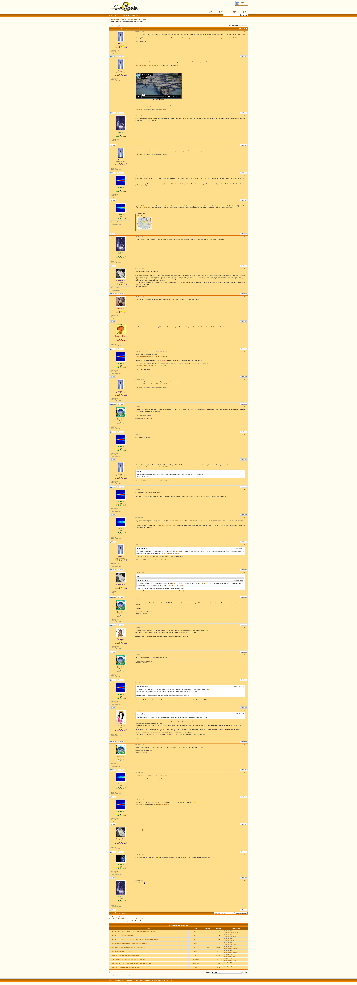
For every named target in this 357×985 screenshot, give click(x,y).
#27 (244, 799)
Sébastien (235, 952)
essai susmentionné (145, 207)
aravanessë (235, 932)
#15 (244, 462)
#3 (244, 115)
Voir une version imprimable (117, 971)
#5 (244, 175)
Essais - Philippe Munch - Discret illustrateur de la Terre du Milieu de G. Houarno (134, 931)
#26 (244, 772)
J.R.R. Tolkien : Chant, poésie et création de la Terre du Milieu (129, 959)
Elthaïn (234, 936)
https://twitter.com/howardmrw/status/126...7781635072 (152, 466)
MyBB (113, 983)
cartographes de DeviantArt (162, 804)
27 (208, 955)
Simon (167, 351)
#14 (244, 434)
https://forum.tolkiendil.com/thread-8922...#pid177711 (151, 384)
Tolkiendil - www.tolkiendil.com (130, 19)
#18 (244, 544)
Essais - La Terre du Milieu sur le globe (122, 935)
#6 (244, 203)
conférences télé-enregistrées (167, 525)
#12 (244, 379)
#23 (244, 682)
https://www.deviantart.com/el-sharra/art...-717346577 (151, 365)
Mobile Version (140, 980)
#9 (244, 296)
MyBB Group (125, 983)
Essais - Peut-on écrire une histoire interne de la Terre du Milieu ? (130, 943)
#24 (244, 710)
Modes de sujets (243, 28)
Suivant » (121, 25)
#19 (244, 572)
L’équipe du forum (119, 980)
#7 (244, 236)
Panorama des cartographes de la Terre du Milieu (223, 38)
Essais (144, 19)
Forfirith (196, 943)
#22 (244, 654)
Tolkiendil (111, 980)
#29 (244, 854)
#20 (244, 599)
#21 (244, 627)
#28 (244, 827)
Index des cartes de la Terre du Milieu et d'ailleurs (125, 955)
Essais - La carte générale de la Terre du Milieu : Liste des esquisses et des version (135, 939)
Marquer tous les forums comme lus (154, 980)
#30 (244, 880)
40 (208, 947)
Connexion (126, 15)
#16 (244, 489)
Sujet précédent (115, 913)
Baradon (234, 964)
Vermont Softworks (175, 520)
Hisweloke (235, 948)
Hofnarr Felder (196, 959)
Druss (195, 955)
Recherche (214, 12)
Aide (246, 12)
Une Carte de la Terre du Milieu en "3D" (147, 65)
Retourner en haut (130, 980)
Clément (234, 960)
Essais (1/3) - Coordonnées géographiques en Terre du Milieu (128, 947)
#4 (244, 148)
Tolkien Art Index (204, 520)
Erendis (120, 419)
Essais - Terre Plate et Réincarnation (122, 951)
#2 (244, 59)
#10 (244, 324)
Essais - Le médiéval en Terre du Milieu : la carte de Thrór (128, 967)
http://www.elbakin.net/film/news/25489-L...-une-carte (151, 356)
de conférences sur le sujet (170, 522)
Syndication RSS (168, 980)
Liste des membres (226, 12)
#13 (244, 406)
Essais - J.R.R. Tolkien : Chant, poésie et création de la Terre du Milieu (131, 963)
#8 (244, 268)
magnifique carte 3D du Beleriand (171, 184)
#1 (244, 31)
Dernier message (228, 932)
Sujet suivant (124, 913)
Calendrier (238, 12)
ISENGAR (235, 968)
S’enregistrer (134, 15)
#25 (244, 744)
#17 (244, 517)
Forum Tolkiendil (114, 19)
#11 (244, 351)
